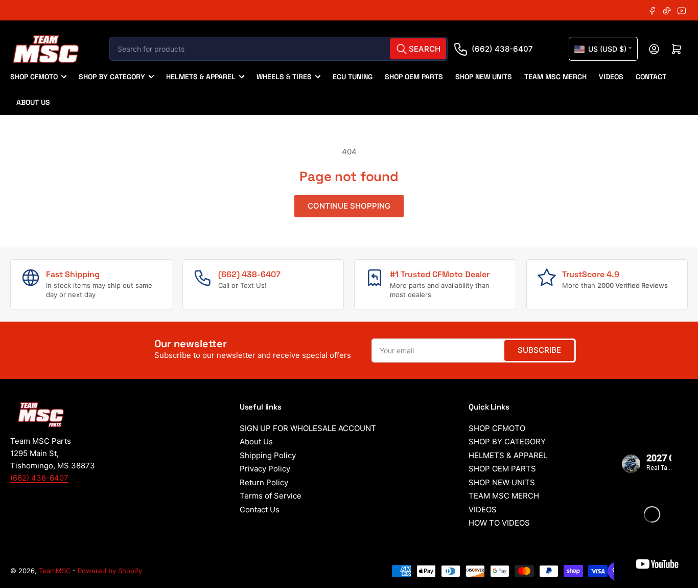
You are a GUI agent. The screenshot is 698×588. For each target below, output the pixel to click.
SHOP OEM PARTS (414, 76)
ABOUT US (33, 102)
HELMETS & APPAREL (201, 76)
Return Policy (264, 482)
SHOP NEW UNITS (483, 76)
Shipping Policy (268, 455)
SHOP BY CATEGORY (112, 76)
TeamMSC (55, 571)
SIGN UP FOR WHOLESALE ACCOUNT (308, 428)
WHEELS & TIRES (284, 76)
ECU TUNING (353, 76)
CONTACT (651, 76)
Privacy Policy (265, 468)
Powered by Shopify (110, 571)
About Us (256, 441)
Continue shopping (349, 206)
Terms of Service (270, 496)
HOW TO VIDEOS (499, 523)
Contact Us (260, 509)
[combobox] (278, 49)
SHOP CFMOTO (34, 76)
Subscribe (539, 350)
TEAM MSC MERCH (555, 76)
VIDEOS (611, 76)
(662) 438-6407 (502, 49)
